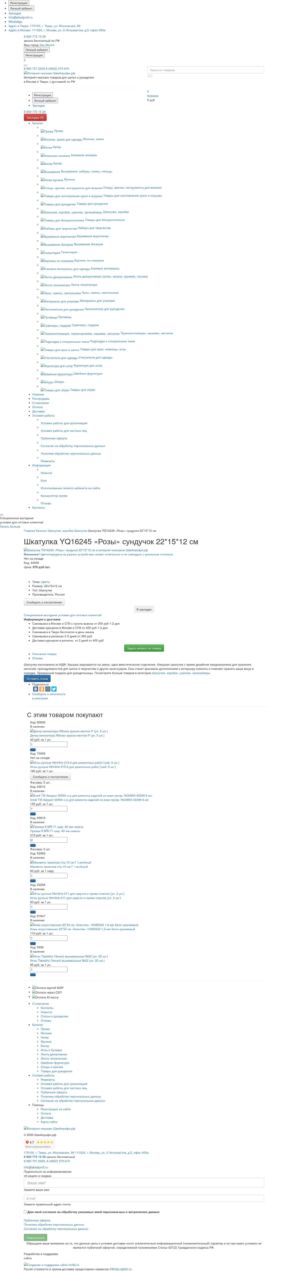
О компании (40, 1003)
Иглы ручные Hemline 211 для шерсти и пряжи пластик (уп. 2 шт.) (75, 898)
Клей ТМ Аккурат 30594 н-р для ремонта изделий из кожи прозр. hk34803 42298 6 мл (89, 799)
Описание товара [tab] (44, 654)
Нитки (45, 1037)
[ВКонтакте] (35, 689)
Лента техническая (54, 1058)
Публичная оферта (54, 1092)
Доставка (47, 1117)
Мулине (46, 1041)
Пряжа (45, 1029)
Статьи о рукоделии (54, 1016)
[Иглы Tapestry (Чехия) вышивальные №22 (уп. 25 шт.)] (69, 955)
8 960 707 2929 (34, 68)
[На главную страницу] (49, 72)
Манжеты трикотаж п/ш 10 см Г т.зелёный (59, 866)
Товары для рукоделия (56, 1071)
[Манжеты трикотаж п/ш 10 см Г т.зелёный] (60, 862)
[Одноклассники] (41, 689)
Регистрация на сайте (56, 1109)
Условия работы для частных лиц (64, 1088)
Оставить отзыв (37, 678)
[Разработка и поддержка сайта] (51, 1264)
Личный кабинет (21, 8)
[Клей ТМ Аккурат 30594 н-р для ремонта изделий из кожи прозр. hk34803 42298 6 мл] (91, 795)
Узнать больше (10, 526)
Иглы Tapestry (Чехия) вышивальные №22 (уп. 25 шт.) (67, 960)
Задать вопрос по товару (144, 648)
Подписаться (35, 1237)
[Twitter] (54, 689)
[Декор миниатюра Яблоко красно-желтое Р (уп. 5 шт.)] (69, 730)
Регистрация (18, 3)
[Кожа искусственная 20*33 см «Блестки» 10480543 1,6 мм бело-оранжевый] (84, 924)
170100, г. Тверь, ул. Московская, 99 (44, 26)
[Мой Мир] (47, 689)
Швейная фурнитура (55, 1062)
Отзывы (46, 1020)
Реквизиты (48, 1079)
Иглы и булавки (51, 1050)
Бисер (45, 1046)
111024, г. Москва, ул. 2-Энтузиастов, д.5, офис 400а (56, 30)
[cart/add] (33, 749)
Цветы (45, 581)
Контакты (47, 1008)
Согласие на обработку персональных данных (73, 1100)
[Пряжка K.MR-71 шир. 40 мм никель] (56, 826)
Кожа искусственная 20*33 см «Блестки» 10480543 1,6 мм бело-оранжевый (82, 929)
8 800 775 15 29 (35, 36)
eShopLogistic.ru (120, 1269)
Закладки (14, 13)
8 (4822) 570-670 (57, 68)
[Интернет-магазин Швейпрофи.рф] (49, 1128)
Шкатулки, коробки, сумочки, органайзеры (181, 673)
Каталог (37, 1024)
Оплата (46, 1113)
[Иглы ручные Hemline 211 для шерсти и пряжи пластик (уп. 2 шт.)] (77, 893)
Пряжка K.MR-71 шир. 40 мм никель (55, 831)
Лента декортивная (54, 1054)
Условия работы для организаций (64, 1084)
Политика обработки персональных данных (71, 1096)
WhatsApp (15, 21)
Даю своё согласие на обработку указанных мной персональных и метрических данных (93, 1212)
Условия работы (43, 1075)
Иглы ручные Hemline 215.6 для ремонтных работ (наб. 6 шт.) (73, 767)
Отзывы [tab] (37, 658)
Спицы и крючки (52, 1067)
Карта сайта (49, 1121)
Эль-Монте (46, 45)
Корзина (153, 95)
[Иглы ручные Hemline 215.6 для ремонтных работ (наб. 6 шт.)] (74, 762)
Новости (46, 1012)
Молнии (46, 1033)
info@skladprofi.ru (20, 17)
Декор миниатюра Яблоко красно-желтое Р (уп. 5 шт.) (67, 735)
